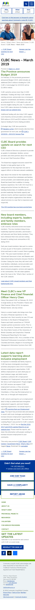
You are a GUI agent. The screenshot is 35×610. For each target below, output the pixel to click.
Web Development (8, 597)
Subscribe (6, 595)
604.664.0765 (9, 584)
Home (3, 502)
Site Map (23, 592)
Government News (13, 444)
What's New (25, 444)
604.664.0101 (11, 581)
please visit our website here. (11, 110)
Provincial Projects (9, 514)
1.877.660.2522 (19, 466)
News (8, 446)
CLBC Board (22, 441)
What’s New (6, 510)
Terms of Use (16, 592)
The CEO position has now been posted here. (16, 207)
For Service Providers (10, 525)
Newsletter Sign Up (12, 547)
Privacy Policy (7, 592)
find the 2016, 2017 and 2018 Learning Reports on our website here (16, 427)
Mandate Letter (8, 129)
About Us (5, 506)
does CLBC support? (6, 11)
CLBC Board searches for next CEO (7, 51)
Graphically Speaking (21, 597)
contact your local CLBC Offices (18, 469)
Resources (5, 518)
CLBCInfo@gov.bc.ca (9, 587)
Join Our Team (17, 476)
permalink (24, 446)
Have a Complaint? (17, 485)
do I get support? (29, 11)
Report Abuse (17, 494)
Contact (5, 529)
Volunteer (5, 521)
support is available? (17, 11)
